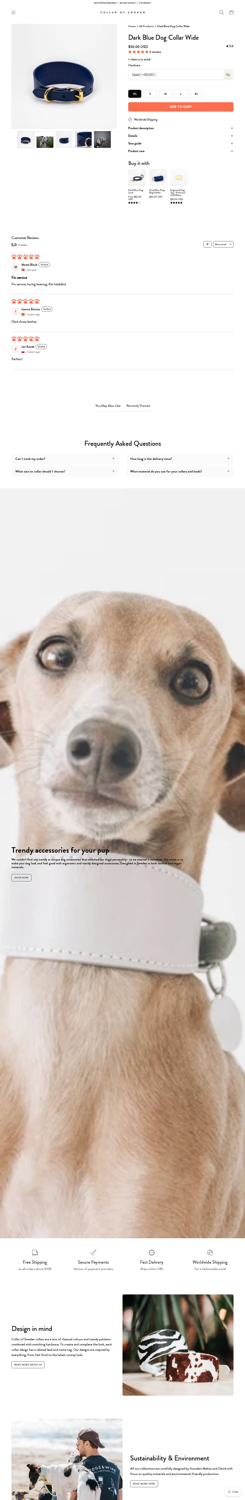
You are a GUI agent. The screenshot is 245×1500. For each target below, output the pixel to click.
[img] (230, 46)
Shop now (21, 877)
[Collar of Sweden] (122, 12)
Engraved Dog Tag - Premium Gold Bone (177, 192)
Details (132, 136)
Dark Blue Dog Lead (135, 191)
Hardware (134, 65)
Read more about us (28, 1364)
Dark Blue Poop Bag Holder (157, 191)
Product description (141, 128)
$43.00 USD (155, 197)
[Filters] (207, 244)
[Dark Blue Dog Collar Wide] (25, 139)
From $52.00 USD (134, 198)
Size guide (134, 143)
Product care (136, 151)
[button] (221, 12)
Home (132, 26)
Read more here (144, 1483)
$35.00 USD (176, 199)
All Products (146, 26)
